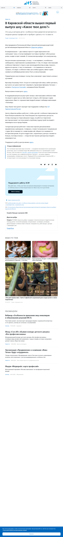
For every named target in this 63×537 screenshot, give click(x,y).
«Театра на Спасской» (18, 87)
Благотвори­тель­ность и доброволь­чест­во (28, 360)
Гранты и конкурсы (21, 344)
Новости (7, 19)
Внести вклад (15, 191)
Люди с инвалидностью (11, 38)
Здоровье (18, 325)
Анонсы (7, 325)
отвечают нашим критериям (30, 152)
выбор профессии (13, 203)
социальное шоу (19, 204)
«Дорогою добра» (37, 47)
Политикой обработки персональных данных (15, 530)
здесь (25, 91)
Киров (9, 200)
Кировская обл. (16, 200)
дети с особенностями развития (27, 203)
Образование (19, 374)
